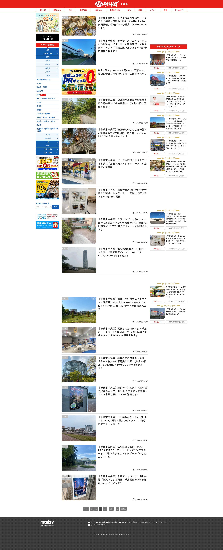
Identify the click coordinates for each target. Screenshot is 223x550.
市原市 (39, 125)
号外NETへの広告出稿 (129, 522)
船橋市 (39, 110)
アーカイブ (179, 10)
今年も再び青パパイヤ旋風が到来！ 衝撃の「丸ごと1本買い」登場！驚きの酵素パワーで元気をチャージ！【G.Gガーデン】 (176, 292)
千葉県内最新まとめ (43, 79)
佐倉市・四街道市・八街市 (46, 121)
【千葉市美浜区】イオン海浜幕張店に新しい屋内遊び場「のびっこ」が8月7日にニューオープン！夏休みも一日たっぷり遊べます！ (176, 101)
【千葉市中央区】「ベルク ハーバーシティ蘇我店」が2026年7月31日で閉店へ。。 (176, 57)
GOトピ (43, 10)
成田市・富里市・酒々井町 (46, 117)
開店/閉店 (83, 10)
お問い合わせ (146, 522)
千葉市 (124, 4)
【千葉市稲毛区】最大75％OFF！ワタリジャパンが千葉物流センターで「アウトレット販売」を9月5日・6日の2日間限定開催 (176, 219)
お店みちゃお (115, 10)
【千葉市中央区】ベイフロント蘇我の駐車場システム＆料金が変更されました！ (175, 311)
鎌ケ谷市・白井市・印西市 (46, 98)
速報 (165, 10)
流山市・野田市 (42, 87)
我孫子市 (40, 91)
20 (111, 509)
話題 (140, 10)
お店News (98, 10)
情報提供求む (113, 522)
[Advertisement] (105, 285)
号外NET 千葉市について (99, 525)
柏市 (41, 95)
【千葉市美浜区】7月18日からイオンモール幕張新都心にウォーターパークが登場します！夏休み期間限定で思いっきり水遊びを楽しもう (176, 123)
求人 (70, 10)
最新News (57, 10)
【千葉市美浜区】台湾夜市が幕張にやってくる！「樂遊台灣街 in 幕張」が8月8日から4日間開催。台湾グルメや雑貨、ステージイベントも (176, 166)
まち (129, 10)
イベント (153, 10)
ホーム (92, 522)
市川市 (39, 106)
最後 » (123, 509)
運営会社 (101, 522)
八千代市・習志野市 (43, 114)
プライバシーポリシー (162, 522)
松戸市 (39, 102)
